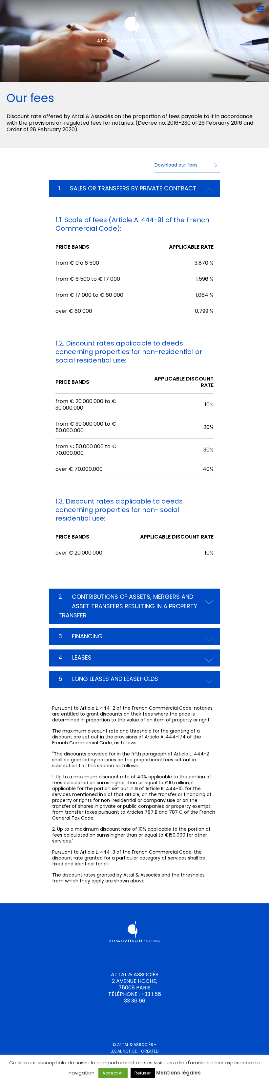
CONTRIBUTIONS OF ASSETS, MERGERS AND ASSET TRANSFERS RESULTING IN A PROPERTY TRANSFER (127, 606)
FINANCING (80, 636)
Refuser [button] (142, 1073)
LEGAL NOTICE (124, 1051)
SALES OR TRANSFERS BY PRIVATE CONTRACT (127, 188)
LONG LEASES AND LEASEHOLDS (108, 679)
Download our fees (176, 165)
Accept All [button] (113, 1073)
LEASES (75, 657)
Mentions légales (178, 1072)
